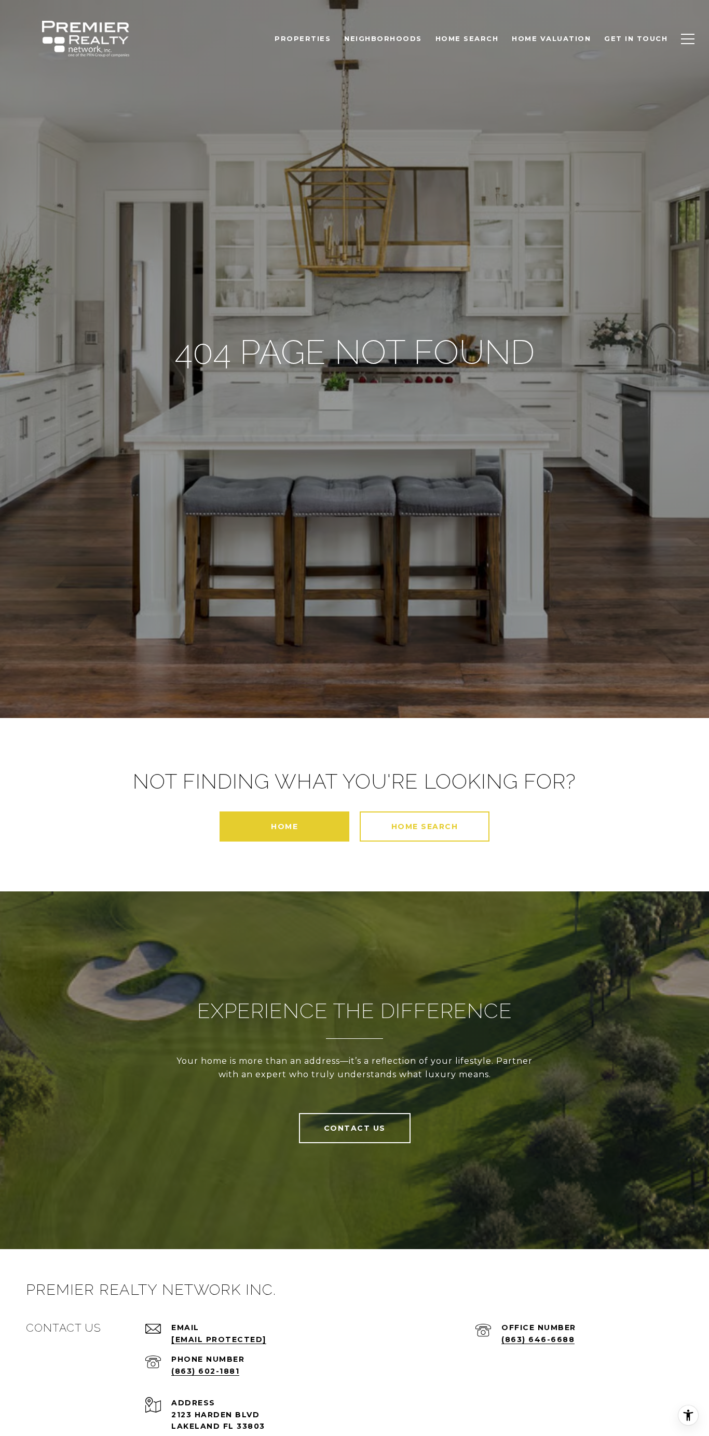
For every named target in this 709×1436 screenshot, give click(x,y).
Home (284, 826)
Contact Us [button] (355, 1128)
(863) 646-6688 (538, 1339)
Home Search (424, 826)
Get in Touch (635, 38)
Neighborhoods (383, 38)
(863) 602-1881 (205, 1371)
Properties (303, 38)
